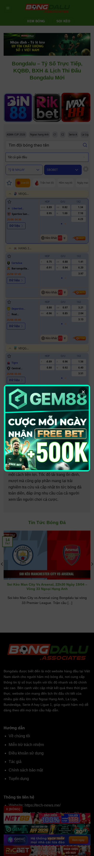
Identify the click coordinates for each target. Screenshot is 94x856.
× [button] (83, 391)
